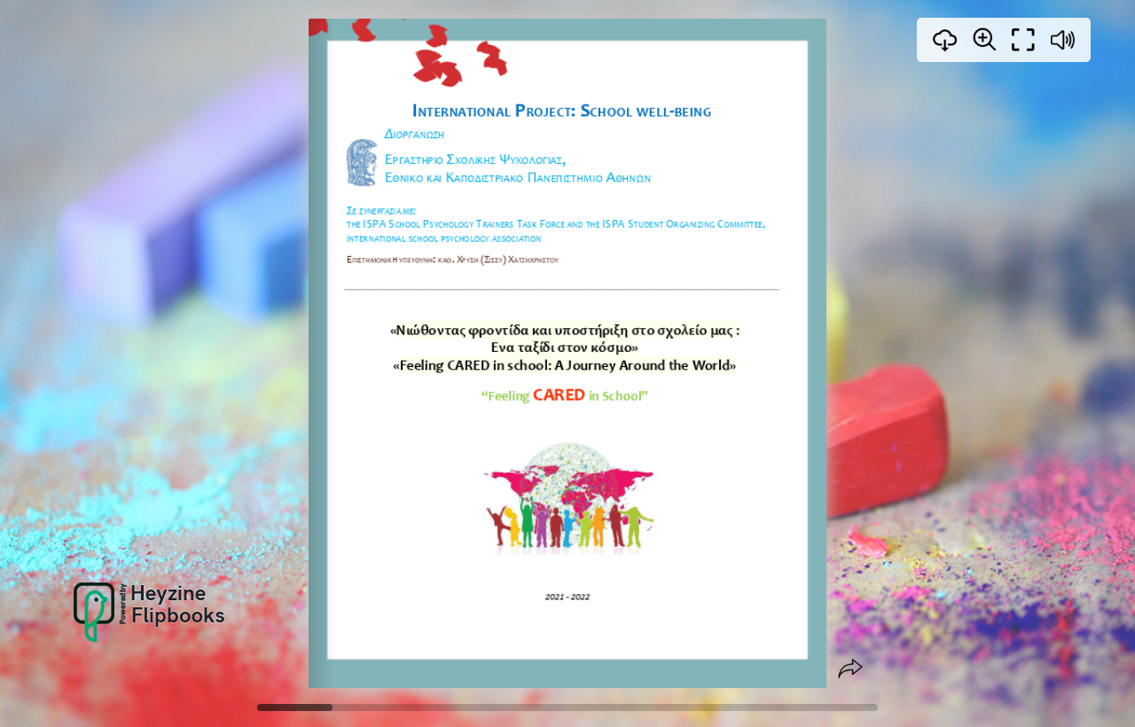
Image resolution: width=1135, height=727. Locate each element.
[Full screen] (1023, 40)
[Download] (945, 40)
